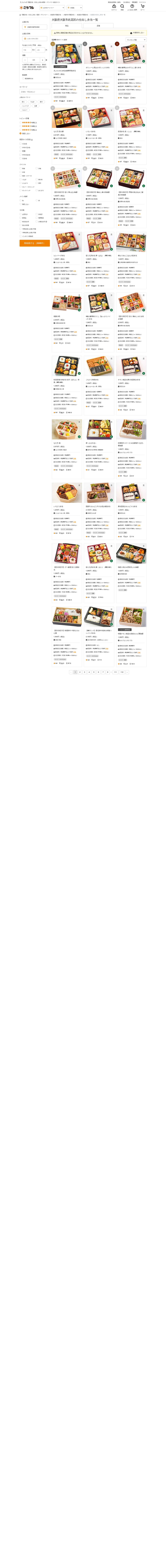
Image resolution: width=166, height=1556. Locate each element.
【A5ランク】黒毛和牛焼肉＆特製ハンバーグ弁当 (99, 631)
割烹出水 (58, 77)
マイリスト (142, 2)
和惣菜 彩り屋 (59, 389)
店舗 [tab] (98, 25)
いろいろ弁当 (90, 131)
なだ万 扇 (57, 443)
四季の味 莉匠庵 (60, 199)
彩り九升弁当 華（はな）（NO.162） (99, 255)
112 (122, 672)
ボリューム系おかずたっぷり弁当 (98, 67)
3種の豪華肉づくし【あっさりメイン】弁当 (98, 317)
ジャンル (23, 164)
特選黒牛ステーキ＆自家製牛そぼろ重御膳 (130, 444)
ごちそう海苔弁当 (92, 379)
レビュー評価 (24, 118)
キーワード (23, 87)
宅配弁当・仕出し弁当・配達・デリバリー (35, 15)
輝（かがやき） (91, 443)
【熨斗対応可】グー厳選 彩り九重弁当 (66, 568)
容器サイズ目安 (25, 139)
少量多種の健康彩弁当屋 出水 (129, 262)
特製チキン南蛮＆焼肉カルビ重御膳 (130, 633)
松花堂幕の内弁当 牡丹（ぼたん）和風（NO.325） (66, 380)
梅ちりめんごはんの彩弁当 (127, 255)
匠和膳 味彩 (123, 574)
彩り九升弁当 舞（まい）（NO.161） (99, 567)
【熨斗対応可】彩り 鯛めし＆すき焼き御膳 (131, 317)
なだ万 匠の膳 (59, 131)
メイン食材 (23, 196)
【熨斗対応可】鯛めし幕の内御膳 (98, 192)
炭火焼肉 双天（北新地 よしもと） (98, 640)
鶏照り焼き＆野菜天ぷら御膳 (128, 567)
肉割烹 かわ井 (92, 513)
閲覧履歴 (134, 2)
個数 (24, 55)
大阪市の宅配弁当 (69, 15)
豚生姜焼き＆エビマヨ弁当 (127, 506)
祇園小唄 (57, 316)
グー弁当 (58, 576)
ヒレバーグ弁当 (59, 255)
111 (115, 672)
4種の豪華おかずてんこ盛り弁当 (129, 67)
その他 (22, 210)
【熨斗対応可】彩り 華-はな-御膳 (65, 192)
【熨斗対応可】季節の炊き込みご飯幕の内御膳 (130, 193)
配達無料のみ (29, 78)
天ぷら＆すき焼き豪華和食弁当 (65, 70)
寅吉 (121, 138)
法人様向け (126, 2)
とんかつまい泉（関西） (95, 138)
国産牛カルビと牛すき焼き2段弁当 (98, 506)
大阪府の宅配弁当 (55, 15)
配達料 (24, 75)
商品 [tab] (66, 25)
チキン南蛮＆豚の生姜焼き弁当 (129, 379)
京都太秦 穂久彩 (60, 323)
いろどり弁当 (58, 506)
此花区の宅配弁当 (82, 15)
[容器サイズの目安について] (32, 140)
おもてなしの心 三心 (126, 452)
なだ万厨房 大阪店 (61, 138)
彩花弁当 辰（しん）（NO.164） (129, 131)
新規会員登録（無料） (115, 2)
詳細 (74, 89)
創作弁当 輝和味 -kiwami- (95, 450)
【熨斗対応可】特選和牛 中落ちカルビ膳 (66, 631)
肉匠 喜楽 (58, 640)
